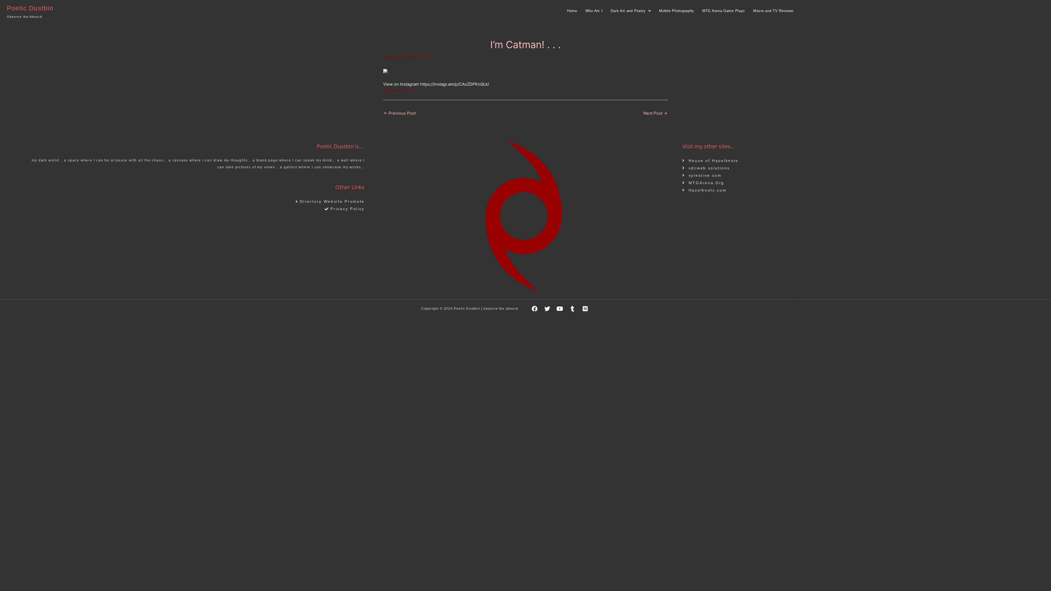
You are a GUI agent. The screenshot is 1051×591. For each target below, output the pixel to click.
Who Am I (594, 11)
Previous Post (400, 113)
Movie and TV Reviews (773, 11)
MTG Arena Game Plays (723, 11)
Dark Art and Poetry (628, 11)
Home (572, 11)
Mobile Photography (676, 11)
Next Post (655, 113)
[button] (631, 11)
